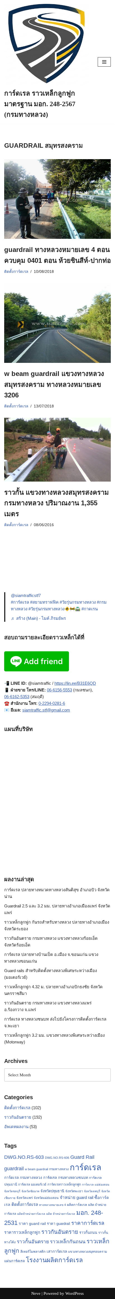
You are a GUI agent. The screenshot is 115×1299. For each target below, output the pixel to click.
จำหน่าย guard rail (76, 1197)
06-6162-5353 (16, 696)
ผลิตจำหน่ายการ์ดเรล (31, 1213)
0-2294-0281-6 (52, 703)
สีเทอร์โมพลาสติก (32, 1252)
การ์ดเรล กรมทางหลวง (23, 1177)
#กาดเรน (90, 608)
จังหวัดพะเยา (74, 1191)
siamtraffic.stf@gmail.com (46, 710)
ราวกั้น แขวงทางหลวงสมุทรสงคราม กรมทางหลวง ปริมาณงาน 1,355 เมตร (56, 503)
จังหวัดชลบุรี (12, 1191)
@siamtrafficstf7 (26, 595)
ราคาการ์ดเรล (87, 1223)
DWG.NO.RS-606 (57, 1157)
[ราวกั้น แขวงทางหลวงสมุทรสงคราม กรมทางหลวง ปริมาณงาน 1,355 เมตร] (57, 450)
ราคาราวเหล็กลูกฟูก (22, 1232)
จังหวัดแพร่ (24, 1198)
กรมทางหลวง (59, 1169)
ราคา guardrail (58, 1224)
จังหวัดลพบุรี (92, 1191)
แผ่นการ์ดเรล (14, 1261)
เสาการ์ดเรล (57, 1251)
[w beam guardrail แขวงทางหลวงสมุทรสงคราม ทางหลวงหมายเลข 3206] (57, 323)
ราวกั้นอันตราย (33, 1241)
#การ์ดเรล (20, 602)
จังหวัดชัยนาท (30, 1191)
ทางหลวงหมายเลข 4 (52, 1204)
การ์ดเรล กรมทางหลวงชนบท (65, 1178)
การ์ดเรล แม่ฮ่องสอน (95, 1184)
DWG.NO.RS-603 (24, 1157)
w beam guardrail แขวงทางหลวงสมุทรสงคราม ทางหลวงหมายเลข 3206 (54, 384)
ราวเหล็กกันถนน (67, 1241)
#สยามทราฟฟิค (44, 602)
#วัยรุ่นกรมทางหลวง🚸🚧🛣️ (54, 608)
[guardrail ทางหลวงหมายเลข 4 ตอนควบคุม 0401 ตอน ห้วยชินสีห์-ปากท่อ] (57, 199)
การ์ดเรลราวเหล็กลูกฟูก (64, 1184)
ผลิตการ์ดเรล (77, 1205)
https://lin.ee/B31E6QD (75, 683)
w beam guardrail (36, 1169)
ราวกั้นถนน (88, 1232)
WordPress (74, 1293)
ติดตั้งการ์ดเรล (16, 271)
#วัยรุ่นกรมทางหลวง (78, 602)
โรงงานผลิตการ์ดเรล (54, 1260)
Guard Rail (82, 1157)
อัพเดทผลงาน (16, 1126)
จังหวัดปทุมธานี (52, 1191)
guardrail (14, 1168)
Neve (35, 1293)
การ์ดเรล (85, 1167)
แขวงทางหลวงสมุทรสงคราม (87, 1251)
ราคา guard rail (32, 1223)
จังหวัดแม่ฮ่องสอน (46, 1198)
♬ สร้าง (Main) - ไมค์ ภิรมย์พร (38, 618)
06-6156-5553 (59, 690)
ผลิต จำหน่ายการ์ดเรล (60, 1213)
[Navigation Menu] (104, 62)
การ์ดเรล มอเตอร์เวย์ (32, 1184)
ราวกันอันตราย (17, 1117)
